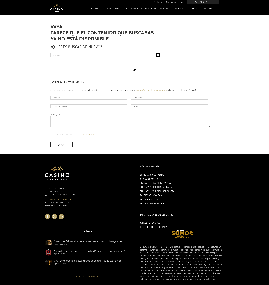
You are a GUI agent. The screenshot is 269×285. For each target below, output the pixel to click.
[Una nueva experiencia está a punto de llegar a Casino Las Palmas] (48, 262)
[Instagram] (61, 216)
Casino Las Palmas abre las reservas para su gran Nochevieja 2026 (88, 241)
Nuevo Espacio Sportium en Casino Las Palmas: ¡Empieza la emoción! (89, 251)
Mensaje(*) (55, 114)
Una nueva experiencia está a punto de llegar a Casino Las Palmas (87, 260)
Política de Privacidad (84, 135)
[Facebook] (47, 216)
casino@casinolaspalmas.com (151, 90)
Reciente (87, 231)
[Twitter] (54, 216)
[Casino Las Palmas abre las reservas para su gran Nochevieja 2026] (48, 243)
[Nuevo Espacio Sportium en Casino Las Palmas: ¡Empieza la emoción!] (48, 252)
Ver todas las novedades (87, 276)
